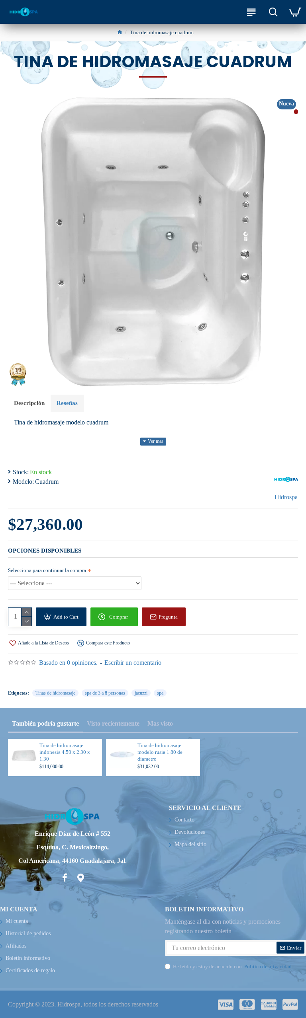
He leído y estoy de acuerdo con (232, 966)
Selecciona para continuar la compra (47, 570)
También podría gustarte (45, 723)
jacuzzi (141, 693)
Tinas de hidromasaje (55, 693)
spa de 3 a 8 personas (105, 693)
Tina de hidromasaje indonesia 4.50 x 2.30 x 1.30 (64, 752)
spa (160, 693)
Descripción (29, 403)
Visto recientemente (113, 723)
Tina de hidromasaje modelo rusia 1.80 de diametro (159, 752)
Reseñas (67, 403)
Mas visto (160, 723)
